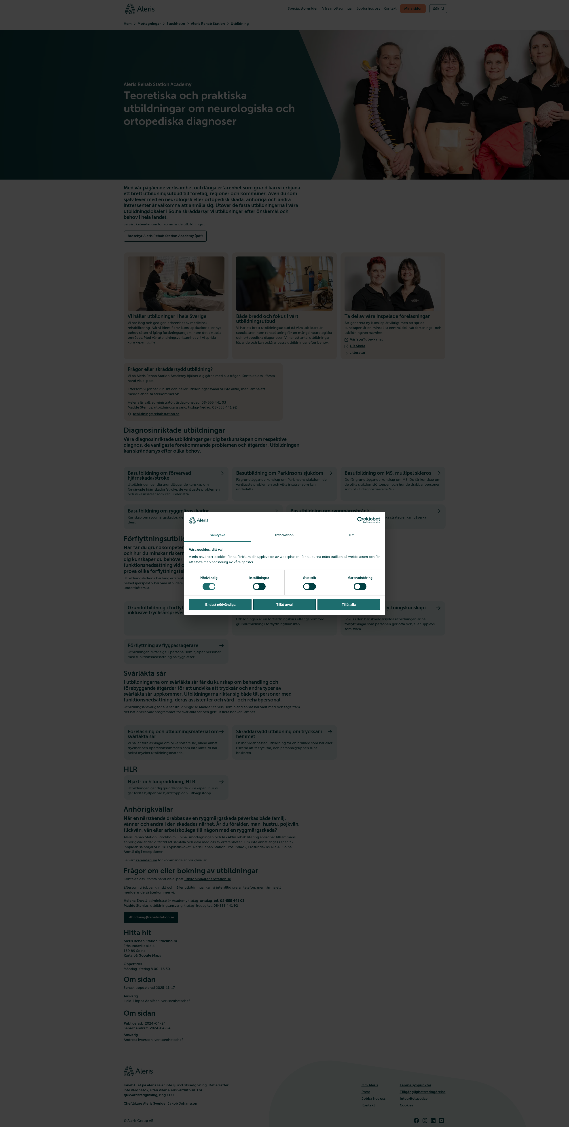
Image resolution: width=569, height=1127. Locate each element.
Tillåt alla (349, 604)
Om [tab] (351, 535)
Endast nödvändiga (220, 604)
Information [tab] (284, 535)
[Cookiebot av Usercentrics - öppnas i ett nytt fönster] (360, 520)
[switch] (259, 586)
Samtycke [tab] (217, 535)
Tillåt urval (284, 604)
